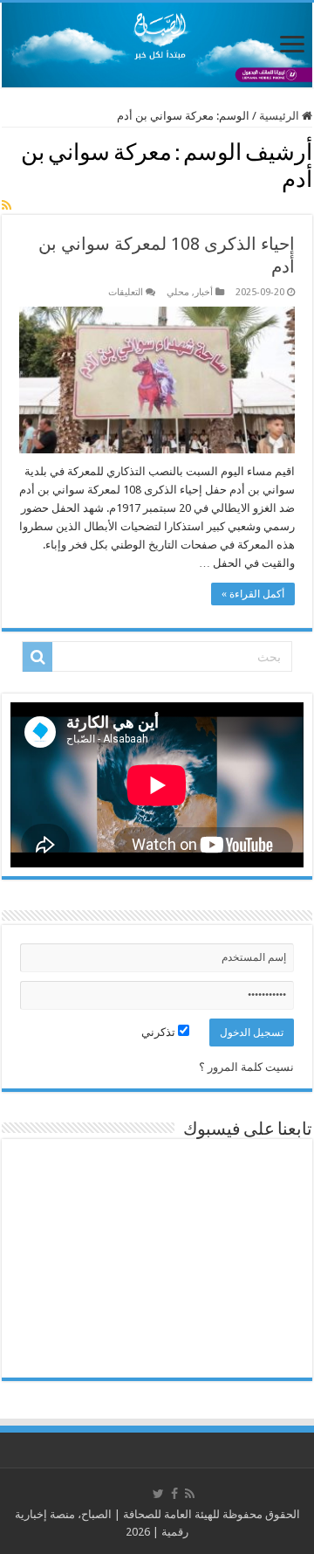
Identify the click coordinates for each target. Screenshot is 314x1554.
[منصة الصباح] (157, 45)
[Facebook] (174, 1493)
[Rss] (189, 1493)
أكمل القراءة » (253, 594)
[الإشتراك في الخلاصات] (6, 205)
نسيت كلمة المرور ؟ (246, 1067)
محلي (178, 292)
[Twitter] (158, 1493)
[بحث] (37, 657)
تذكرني (159, 1032)
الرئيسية (280, 115)
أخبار (204, 292)
